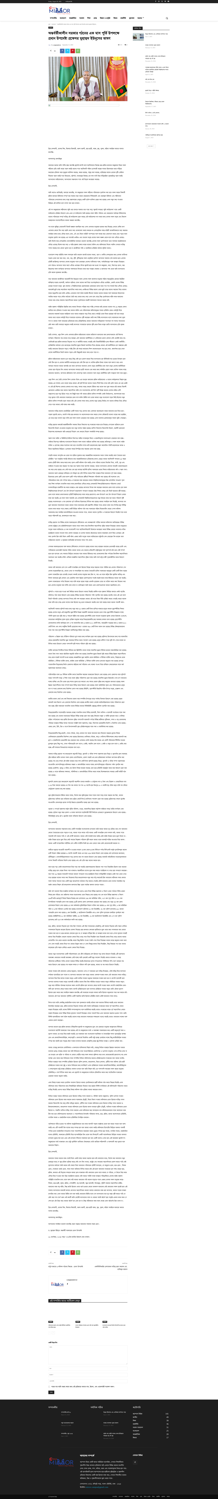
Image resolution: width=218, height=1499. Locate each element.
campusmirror (57, 45)
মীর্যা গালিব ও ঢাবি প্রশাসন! (152, 113)
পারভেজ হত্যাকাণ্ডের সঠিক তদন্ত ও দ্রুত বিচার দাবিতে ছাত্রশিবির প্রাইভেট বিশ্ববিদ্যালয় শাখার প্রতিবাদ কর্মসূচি (156, 70)
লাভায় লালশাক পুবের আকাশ (153, 45)
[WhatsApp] (78, 51)
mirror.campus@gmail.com (97, 1487)
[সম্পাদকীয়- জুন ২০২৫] (53, 1436)
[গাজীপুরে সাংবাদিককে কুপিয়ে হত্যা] (138, 138)
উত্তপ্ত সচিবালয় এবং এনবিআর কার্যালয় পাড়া (156, 34)
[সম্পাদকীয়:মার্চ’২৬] (53, 1415)
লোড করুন (150, 146)
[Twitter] (162, 1)
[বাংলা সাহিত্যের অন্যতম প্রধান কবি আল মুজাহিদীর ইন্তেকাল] (88, 1314)
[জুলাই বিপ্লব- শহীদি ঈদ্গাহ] (138, 93)
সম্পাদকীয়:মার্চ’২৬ (66, 1412)
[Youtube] (168, 1)
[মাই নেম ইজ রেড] (138, 82)
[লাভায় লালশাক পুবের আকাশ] (138, 48)
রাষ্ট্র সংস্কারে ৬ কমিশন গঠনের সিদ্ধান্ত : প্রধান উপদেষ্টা (65, 1266)
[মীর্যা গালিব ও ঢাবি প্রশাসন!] (138, 116)
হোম (49, 24)
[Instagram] (159, 1)
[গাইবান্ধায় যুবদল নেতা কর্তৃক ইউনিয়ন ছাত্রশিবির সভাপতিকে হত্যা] (60, 1314)
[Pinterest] (72, 51)
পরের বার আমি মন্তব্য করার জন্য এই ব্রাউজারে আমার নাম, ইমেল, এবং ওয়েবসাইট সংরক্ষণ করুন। (82, 1386)
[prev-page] (49, 1332)
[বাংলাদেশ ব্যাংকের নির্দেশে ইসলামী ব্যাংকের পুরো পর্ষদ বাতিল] (115, 1314)
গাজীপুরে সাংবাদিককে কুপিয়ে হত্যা (154, 135)
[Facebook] (155, 1)
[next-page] (53, 1332)
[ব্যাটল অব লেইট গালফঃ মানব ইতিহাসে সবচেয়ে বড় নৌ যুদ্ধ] (138, 59)
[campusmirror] (49, 45)
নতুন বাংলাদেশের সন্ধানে (67, 1423)
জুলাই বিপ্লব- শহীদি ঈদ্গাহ (152, 90)
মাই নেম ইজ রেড (149, 79)
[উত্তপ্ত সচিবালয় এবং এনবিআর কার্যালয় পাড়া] (138, 37)
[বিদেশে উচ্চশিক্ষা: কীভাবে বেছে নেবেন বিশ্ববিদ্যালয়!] (138, 104)
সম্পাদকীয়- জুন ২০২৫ (67, 1434)
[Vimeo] (165, 1)
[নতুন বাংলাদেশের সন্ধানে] (53, 1426)
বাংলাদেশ (54, 24)
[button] (167, 18)
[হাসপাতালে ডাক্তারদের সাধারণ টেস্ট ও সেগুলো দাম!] (138, 127)
